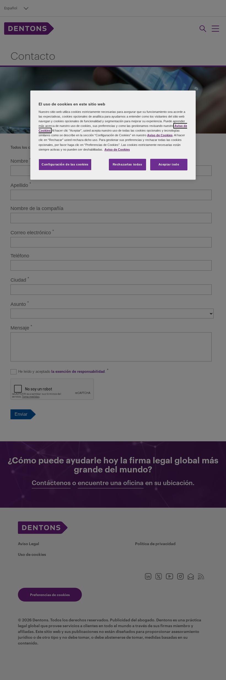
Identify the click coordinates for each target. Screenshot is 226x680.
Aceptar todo (168, 164)
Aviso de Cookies (160, 135)
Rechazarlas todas (127, 164)
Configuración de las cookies (65, 164)
